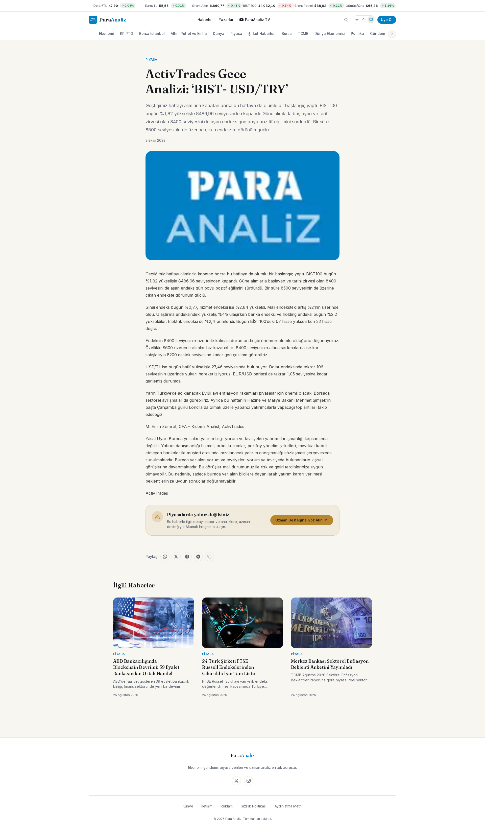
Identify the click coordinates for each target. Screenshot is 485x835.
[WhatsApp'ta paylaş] (164, 556)
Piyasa (236, 33)
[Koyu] (364, 19)
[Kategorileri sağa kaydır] (392, 34)
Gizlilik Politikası (253, 806)
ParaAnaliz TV (257, 19)
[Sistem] (371, 19)
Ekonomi (106, 33)
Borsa (287, 33)
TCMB (303, 33)
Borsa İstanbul (152, 33)
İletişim (206, 806)
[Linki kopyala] (209, 556)
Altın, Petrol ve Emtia (189, 33)
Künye (188, 806)
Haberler (205, 19)
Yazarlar (226, 19)
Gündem (377, 33)
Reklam (227, 806)
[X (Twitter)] (236, 780)
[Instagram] (248, 780)
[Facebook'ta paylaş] (187, 556)
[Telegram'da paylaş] (198, 556)
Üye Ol (387, 19)
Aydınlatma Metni (288, 806)
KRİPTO (126, 33)
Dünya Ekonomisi (329, 33)
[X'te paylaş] (176, 556)
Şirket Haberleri (262, 33)
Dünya (218, 33)
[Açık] (356, 19)
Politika (357, 33)
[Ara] (346, 19)
